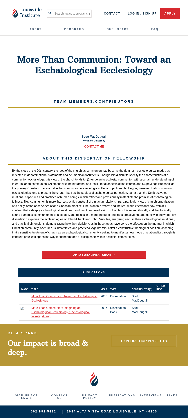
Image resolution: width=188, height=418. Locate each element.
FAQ (154, 29)
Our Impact (118, 29)
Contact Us (59, 396)
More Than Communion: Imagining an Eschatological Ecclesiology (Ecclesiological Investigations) (60, 312)
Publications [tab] (93, 272)
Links (172, 395)
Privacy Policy (89, 396)
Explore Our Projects (144, 341)
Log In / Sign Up (142, 13)
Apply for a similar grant (92, 255)
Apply (170, 13)
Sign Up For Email (26, 396)
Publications (122, 395)
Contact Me (94, 146)
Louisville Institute (31, 12)
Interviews (151, 395)
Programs (74, 29)
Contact (112, 13)
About (36, 29)
